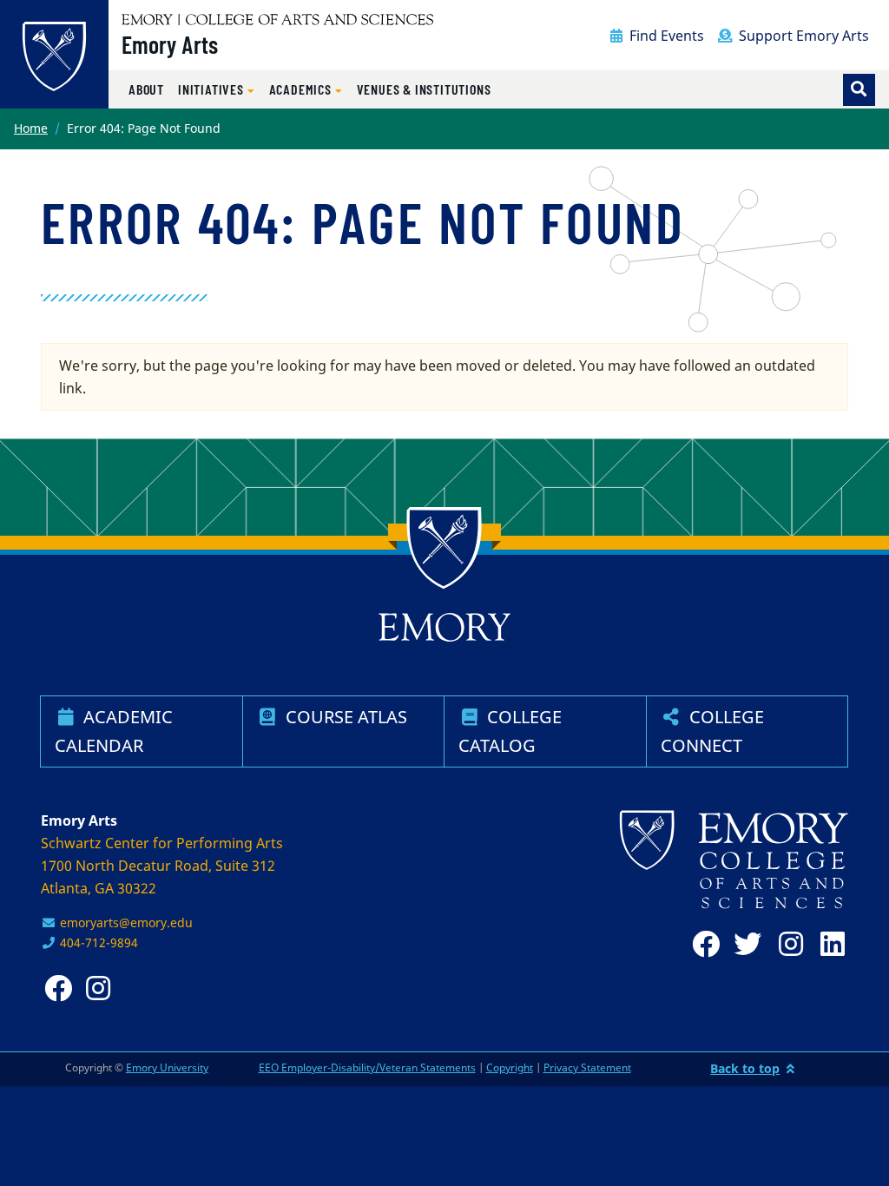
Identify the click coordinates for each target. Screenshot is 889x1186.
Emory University (167, 1067)
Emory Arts (170, 44)
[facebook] (702, 944)
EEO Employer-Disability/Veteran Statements (367, 1067)
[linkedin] (827, 944)
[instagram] (786, 944)
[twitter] (744, 944)
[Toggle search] (859, 90)
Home (31, 128)
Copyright (509, 1067)
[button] (216, 89)
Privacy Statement (587, 1067)
